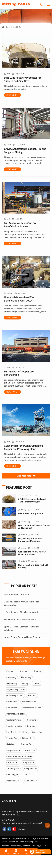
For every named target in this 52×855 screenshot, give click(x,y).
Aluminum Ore (30, 780)
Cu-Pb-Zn (17, 27)
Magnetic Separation (15, 689)
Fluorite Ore (11, 738)
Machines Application (16, 714)
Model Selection (29, 701)
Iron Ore (10, 732)
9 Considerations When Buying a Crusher (22, 612)
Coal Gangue (12, 774)
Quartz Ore (37, 732)
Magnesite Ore (12, 780)
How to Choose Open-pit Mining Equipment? (24, 637)
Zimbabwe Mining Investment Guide (20, 619)
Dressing (37, 683)
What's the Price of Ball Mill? (16, 594)
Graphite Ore (26, 744)
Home (7, 27)
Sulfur (25, 774)
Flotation (32, 695)
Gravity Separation (14, 695)
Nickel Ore (11, 744)
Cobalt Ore (30, 750)
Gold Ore (31, 726)
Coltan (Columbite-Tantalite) (19, 756)
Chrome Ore (11, 762)
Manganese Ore (13, 750)
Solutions (31, 720)
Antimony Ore (12, 768)
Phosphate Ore (30, 768)
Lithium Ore (27, 738)
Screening (24, 671)
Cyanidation (11, 701)
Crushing (10, 671)
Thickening (26, 677)
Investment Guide (14, 726)
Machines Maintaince (31, 707)
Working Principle (14, 720)
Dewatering (11, 683)
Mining (25, 683)
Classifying (11, 677)
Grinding (37, 671)
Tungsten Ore (28, 762)
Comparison (11, 707)
